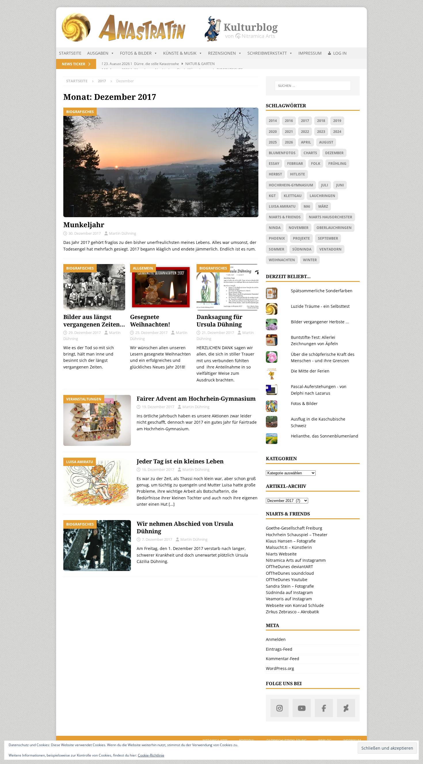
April (306, 142)
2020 (273, 131)
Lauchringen (322, 195)
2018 (321, 120)
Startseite (70, 53)
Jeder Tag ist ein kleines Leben (180, 461)
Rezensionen (222, 53)
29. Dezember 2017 (84, 332)
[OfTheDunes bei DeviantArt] (346, 708)
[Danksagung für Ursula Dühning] (227, 287)
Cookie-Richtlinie (151, 755)
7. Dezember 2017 (157, 539)
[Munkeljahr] (160, 162)
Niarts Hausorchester (330, 217)
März (323, 206)
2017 (305, 120)
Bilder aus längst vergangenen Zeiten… (94, 320)
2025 (273, 142)
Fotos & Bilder (136, 53)
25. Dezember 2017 (151, 332)
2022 (305, 131)
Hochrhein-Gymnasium (291, 185)
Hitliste (297, 174)
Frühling (337, 163)
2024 (337, 131)
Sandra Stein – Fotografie (290, 586)
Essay (274, 163)
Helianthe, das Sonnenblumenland (324, 436)
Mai (307, 206)
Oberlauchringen (334, 227)
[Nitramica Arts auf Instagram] (279, 708)
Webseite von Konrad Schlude (295, 605)
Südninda (301, 249)
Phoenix (277, 238)
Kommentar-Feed (282, 658)
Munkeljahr (83, 224)
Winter (310, 259)
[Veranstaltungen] (97, 420)
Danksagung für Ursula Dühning (219, 320)
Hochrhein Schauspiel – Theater (296, 534)
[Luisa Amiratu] (97, 483)
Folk (315, 163)
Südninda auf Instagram (289, 592)
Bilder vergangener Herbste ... (320, 321)
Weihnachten (282, 259)
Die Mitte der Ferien (310, 371)
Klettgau (293, 195)
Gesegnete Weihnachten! (150, 320)
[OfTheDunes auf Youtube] (302, 708)
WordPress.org (280, 668)
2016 (289, 120)
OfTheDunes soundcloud (290, 573)
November (298, 227)
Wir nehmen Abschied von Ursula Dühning (185, 527)
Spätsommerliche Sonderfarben (321, 290)
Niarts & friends (285, 217)
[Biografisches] (97, 545)
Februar (295, 163)
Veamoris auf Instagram (289, 598)
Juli (324, 185)
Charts (310, 152)
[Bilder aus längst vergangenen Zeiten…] (94, 287)
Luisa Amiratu (282, 206)
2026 (289, 142)
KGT (272, 195)
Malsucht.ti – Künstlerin (289, 547)
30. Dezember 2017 (84, 233)
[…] (172, 504)
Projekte (301, 238)
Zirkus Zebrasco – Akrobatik (292, 611)
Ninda (275, 227)
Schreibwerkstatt (267, 53)
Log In (340, 53)
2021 (289, 131)
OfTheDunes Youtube (286, 579)
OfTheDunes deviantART (289, 566)
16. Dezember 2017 (158, 469)
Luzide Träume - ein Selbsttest (320, 306)
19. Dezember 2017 (158, 406)
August (326, 142)
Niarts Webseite (281, 554)
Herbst (275, 174)
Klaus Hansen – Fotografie (291, 541)
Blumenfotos (282, 152)
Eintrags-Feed (279, 649)
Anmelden (276, 639)
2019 (337, 120)
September (328, 238)
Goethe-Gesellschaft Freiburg (294, 528)
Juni (340, 185)
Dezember (334, 152)
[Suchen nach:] (312, 86)
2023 (321, 131)
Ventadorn (330, 249)
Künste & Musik (180, 53)
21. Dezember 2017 (218, 332)
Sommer (276, 249)
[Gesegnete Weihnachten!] (161, 287)
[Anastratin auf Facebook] (324, 708)
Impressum (310, 53)
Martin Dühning (122, 233)
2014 (273, 120)
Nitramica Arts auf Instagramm (296, 560)
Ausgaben (97, 53)
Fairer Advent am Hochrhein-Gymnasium (196, 398)
